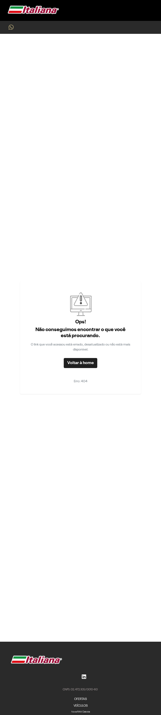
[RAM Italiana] (32, 10)
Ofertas (80, 699)
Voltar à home (80, 363)
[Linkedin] (84, 676)
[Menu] (152, 10)
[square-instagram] (75, 676)
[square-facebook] (78, 676)
